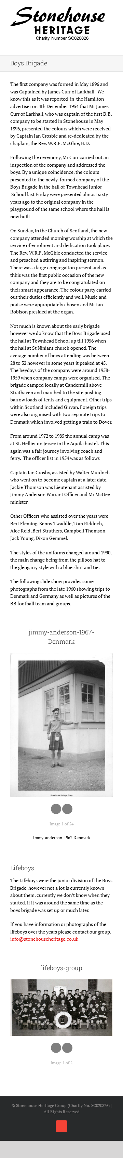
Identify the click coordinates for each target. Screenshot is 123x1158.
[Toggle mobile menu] (110, 44)
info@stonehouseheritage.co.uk (44, 939)
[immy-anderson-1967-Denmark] (61, 725)
